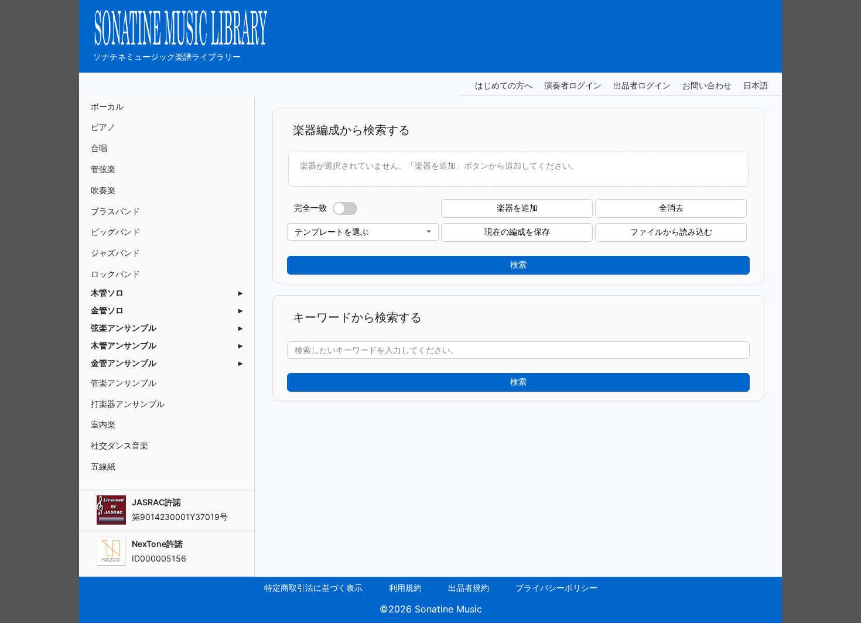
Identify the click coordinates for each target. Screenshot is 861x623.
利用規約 (405, 588)
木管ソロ (107, 292)
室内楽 (103, 424)
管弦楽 (103, 169)
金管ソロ (107, 310)
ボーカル (107, 106)
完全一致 (310, 208)
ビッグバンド (115, 232)
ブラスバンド (115, 211)
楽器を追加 (517, 208)
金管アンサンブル (123, 363)
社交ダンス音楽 (119, 445)
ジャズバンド (115, 253)
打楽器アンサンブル (128, 404)
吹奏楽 (103, 190)
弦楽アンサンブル (123, 328)
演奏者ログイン (573, 85)
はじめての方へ (503, 85)
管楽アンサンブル (123, 383)
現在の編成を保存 (517, 232)
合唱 (99, 148)
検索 (518, 264)
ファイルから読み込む (671, 232)
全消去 (671, 208)
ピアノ (103, 127)
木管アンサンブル (123, 345)
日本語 (755, 85)
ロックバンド (115, 274)
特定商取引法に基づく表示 (313, 588)
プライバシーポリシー (556, 588)
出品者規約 (468, 588)
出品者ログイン (642, 85)
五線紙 (103, 466)
